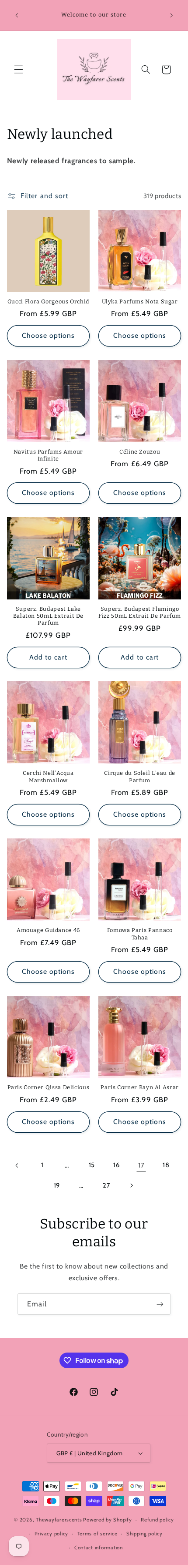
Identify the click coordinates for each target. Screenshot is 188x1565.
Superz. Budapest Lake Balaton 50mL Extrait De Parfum (48, 616)
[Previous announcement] (16, 15)
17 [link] (141, 1165)
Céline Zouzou (139, 451)
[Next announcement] (171, 15)
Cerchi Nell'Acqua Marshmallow (48, 776)
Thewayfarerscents (59, 1520)
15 (92, 1165)
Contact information (98, 1548)
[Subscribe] (160, 1304)
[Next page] (131, 1185)
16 (116, 1165)
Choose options (48, 335)
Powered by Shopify (107, 1520)
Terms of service (97, 1534)
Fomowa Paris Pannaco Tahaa (140, 933)
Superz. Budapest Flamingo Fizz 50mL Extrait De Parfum (139, 612)
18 (166, 1165)
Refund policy (157, 1520)
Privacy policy (51, 1534)
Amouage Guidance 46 (48, 930)
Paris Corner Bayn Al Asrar (139, 1087)
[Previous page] (17, 1165)
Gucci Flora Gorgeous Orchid (48, 301)
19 (57, 1185)
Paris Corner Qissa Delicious (48, 1087)
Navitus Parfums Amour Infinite (48, 455)
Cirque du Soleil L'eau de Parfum (139, 776)
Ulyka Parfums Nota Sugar (140, 301)
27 (106, 1185)
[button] (18, 70)
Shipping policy (144, 1534)
